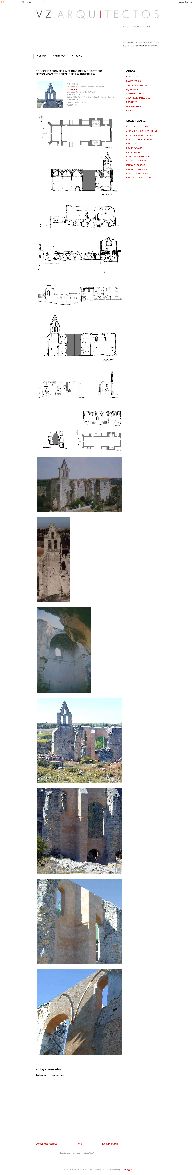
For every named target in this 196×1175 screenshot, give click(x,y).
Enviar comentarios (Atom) (82, 1153)
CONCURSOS (132, 77)
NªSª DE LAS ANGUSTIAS (137, 173)
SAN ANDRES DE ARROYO (137, 127)
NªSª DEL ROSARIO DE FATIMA (139, 178)
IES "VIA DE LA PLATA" (136, 161)
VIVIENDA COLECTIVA (136, 94)
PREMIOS (130, 111)
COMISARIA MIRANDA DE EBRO (140, 135)
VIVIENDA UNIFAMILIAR (136, 85)
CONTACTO (59, 56)
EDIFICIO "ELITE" (133, 144)
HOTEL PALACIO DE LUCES (138, 156)
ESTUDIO (41, 56)
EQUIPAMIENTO (133, 89)
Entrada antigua (110, 1144)
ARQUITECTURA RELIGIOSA (138, 98)
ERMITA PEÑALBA (134, 148)
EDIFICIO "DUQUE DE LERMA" (139, 139)
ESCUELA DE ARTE (134, 152)
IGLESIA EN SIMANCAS (136, 169)
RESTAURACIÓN (133, 81)
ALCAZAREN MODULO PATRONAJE (141, 131)
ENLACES (76, 56)
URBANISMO (131, 102)
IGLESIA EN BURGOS (135, 165)
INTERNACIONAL (133, 106)
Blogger (128, 1169)
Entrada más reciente (46, 1144)
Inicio (79, 1144)
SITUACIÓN (72, 89)
